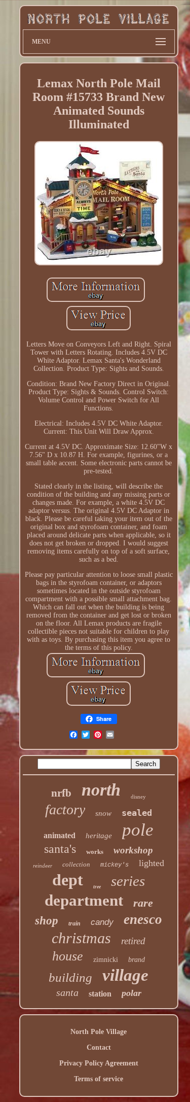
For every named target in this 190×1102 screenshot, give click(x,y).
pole (138, 830)
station (100, 993)
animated (59, 835)
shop (46, 920)
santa (67, 992)
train (74, 923)
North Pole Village (98, 1032)
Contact (99, 1047)
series (128, 881)
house (67, 956)
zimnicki (105, 959)
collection (76, 864)
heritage (99, 836)
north (101, 789)
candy (102, 922)
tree (97, 886)
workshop (133, 850)
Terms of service (98, 1079)
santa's (60, 848)
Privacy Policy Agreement (98, 1063)
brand (136, 959)
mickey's (114, 865)
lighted (151, 863)
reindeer (42, 866)
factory (65, 809)
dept (67, 880)
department (84, 900)
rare (143, 903)
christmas (81, 937)
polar (131, 993)
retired (133, 941)
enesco (143, 919)
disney (138, 797)
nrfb (61, 793)
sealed (137, 813)
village (125, 975)
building (70, 977)
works (94, 851)
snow (103, 813)
